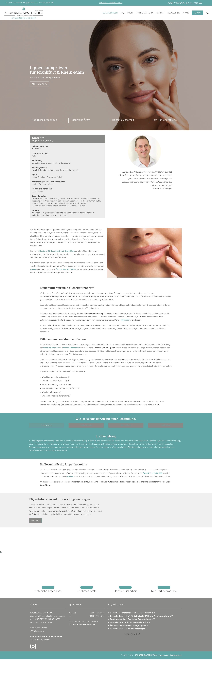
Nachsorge (165, 425)
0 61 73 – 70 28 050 (194, 3)
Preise (130, 13)
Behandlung (126, 425)
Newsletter (174, 13)
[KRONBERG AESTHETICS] (37, 12)
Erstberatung (46, 425)
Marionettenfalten (71, 348)
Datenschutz (176, 655)
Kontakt (160, 13)
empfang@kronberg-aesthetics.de (46, 636)
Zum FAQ (35, 520)
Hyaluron (125, 320)
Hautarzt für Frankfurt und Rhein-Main (57, 251)
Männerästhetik (145, 13)
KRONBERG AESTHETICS (145, 655)
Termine (198, 13)
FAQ (122, 13)
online (33, 269)
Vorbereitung (86, 425)
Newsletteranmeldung (110, 2)
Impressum (163, 655)
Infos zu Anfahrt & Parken (83, 624)
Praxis (186, 13)
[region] (106, 75)
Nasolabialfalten (51, 348)
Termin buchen (39, 84)
